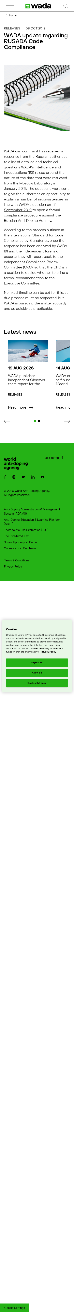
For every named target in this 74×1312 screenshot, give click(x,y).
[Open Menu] (10, 5)
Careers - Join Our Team (20, 548)
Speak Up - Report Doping (21, 542)
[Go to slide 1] (35, 421)
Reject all (37, 662)
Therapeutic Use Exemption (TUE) (26, 530)
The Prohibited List (16, 536)
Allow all (37, 673)
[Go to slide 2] (39, 421)
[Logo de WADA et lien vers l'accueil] (38, 6)
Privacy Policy (13, 566)
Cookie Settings (14, 1308)
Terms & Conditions (16, 560)
